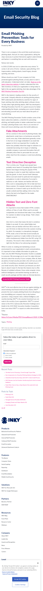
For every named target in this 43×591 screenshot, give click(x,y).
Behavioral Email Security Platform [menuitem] (11, 431)
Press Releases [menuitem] (6, 548)
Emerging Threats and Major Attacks (16, 402)
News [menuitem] (3, 545)
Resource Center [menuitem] (6, 522)
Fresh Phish (10, 397)
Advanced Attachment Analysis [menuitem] (10, 447)
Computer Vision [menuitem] (6, 461)
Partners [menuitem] (5, 499)
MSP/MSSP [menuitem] (5, 505)
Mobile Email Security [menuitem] (8, 477)
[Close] (38, 563)
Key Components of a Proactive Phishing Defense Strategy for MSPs (23, 375)
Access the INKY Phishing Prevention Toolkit (16, 279)
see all (3, 408)
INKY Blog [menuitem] (4, 515)
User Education (11, 405)
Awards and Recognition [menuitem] (8, 542)
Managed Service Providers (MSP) (15, 399)
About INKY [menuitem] (5, 536)
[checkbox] (21, 356)
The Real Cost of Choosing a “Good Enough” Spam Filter (20, 372)
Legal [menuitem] (4, 560)
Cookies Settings (20, 584)
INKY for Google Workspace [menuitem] (10, 491)
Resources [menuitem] (6, 513)
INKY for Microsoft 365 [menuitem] (8, 488)
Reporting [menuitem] (4, 467)
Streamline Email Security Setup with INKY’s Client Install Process (23, 377)
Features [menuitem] (5, 455)
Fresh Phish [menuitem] (5, 519)
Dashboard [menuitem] (5, 470)
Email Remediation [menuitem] (7, 474)
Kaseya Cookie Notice (8, 572)
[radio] (21, 354)
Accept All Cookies (20, 579)
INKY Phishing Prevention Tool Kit (13, 91)
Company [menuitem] (6, 533)
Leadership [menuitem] (5, 539)
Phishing (9, 322)
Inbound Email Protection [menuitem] (9, 434)
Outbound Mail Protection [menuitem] (9, 441)
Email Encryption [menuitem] (6, 444)
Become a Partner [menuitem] (7, 502)
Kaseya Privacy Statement (9, 574)
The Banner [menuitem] (5, 458)
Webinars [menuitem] (4, 525)
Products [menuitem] (5, 429)
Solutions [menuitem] (6, 485)
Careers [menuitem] (4, 551)
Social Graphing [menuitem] (6, 464)
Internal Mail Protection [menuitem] (8, 438)
